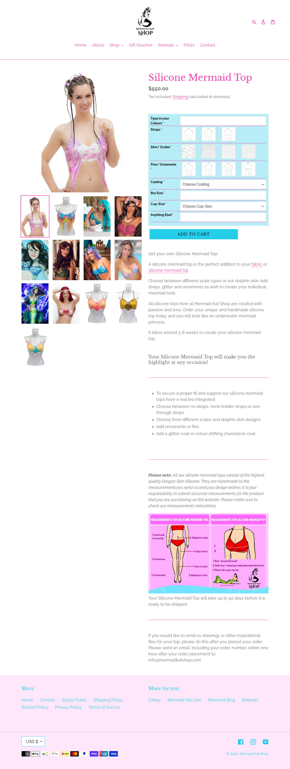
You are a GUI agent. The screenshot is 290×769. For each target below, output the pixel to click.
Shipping (180, 96)
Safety (154, 700)
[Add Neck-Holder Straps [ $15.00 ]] (209, 134)
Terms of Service (104, 707)
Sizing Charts (74, 700)
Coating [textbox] (157, 182)
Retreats (250, 700)
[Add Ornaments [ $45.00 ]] (249, 169)
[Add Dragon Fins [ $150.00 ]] (229, 169)
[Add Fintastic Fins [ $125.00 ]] (209, 169)
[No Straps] (189, 134)
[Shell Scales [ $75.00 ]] (229, 151)
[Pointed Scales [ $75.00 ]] (249, 151)
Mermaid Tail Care (184, 700)
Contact (47, 700)
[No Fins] (189, 169)
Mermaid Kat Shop (253, 754)
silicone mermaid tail (168, 270)
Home (27, 700)
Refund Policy (35, 707)
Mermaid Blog (221, 700)
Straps (156, 129)
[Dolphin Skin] (189, 151)
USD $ (32, 741)
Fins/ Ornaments (163, 167)
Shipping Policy (108, 700)
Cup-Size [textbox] (159, 204)
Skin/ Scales (161, 147)
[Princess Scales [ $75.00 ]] (209, 151)
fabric (256, 264)
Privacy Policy (68, 707)
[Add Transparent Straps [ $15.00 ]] (229, 134)
